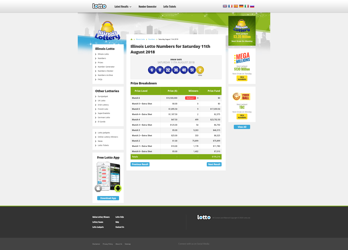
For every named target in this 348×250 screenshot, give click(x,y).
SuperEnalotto (104, 113)
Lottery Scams (97, 222)
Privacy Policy (108, 244)
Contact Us (120, 227)
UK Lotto (101, 101)
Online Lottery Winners (108, 137)
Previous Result (140, 164)
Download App (108, 198)
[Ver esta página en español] (236, 6)
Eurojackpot (103, 96)
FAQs (100, 79)
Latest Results (121, 6)
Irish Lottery (103, 105)
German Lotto (104, 117)
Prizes (100, 62)
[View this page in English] (225, 6)
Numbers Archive (105, 75)
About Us (119, 244)
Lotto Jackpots (104, 133)
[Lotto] (131, 39)
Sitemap (128, 244)
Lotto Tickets (169, 6)
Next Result (214, 164)
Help (117, 222)
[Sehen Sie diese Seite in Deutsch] (241, 6)
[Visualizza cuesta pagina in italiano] (247, 6)
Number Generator (147, 6)
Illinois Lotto (103, 54)
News (100, 141)
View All (242, 126)
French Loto (103, 109)
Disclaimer (96, 244)
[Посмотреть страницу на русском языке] (252, 6)
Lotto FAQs (120, 216)
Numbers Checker (105, 71)
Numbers (102, 58)
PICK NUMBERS (242, 78)
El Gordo (101, 122)
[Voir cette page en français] (230, 6)
